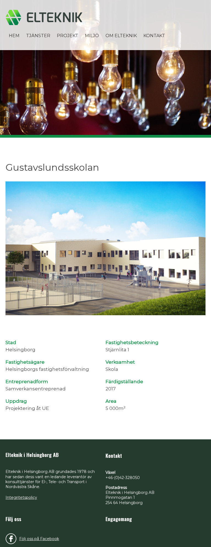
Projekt (67, 35)
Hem (14, 35)
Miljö (92, 35)
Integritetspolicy (21, 497)
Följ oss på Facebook (39, 538)
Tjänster (38, 35)
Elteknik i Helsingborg (43, 17)
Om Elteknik (121, 35)
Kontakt (154, 35)
